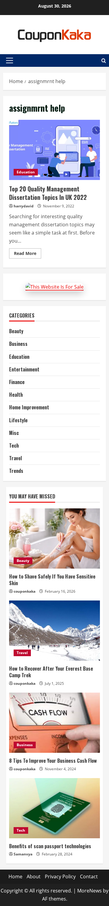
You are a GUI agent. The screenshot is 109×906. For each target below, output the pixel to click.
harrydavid (24, 206)
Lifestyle (18, 420)
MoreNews (89, 890)
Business (18, 343)
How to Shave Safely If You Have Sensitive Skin (52, 580)
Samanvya (23, 854)
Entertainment (24, 369)
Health (16, 394)
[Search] (103, 61)
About (34, 876)
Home (15, 876)
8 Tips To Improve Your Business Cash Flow (53, 760)
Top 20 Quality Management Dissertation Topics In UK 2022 (54, 150)
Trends (16, 470)
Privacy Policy (60, 876)
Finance (17, 382)
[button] (9, 60)
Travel (15, 458)
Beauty (16, 331)
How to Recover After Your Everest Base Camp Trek (51, 672)
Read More (27, 254)
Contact (89, 876)
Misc (14, 432)
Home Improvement (29, 407)
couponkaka (24, 591)
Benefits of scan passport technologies (50, 846)
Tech (14, 445)
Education (26, 172)
